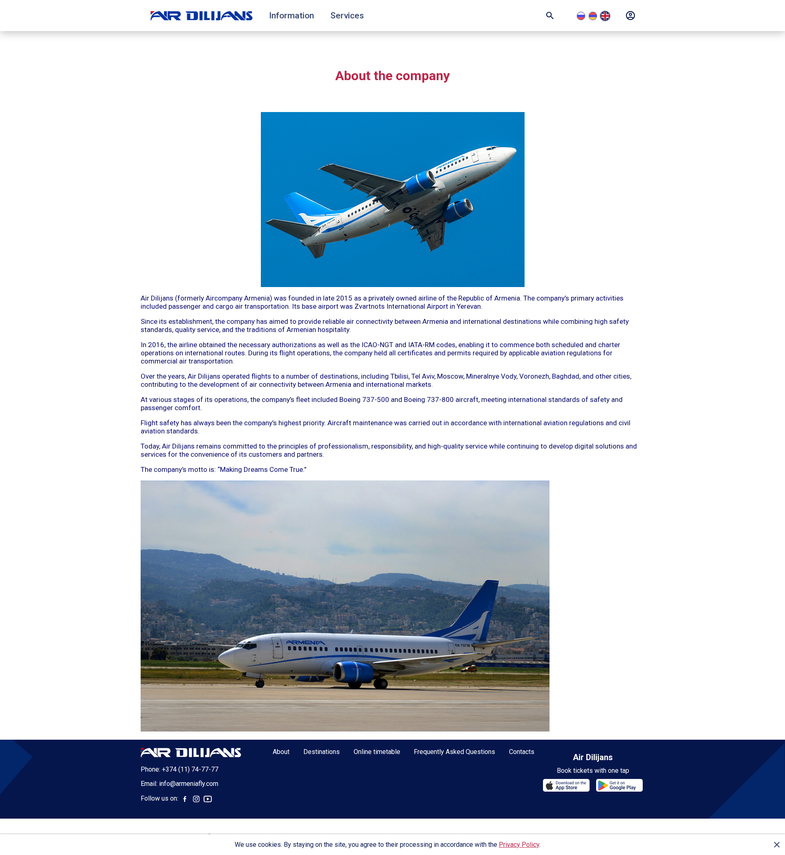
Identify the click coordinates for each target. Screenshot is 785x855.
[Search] (550, 15)
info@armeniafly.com (188, 784)
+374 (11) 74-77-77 (190, 769)
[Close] (777, 845)
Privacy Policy (519, 844)
